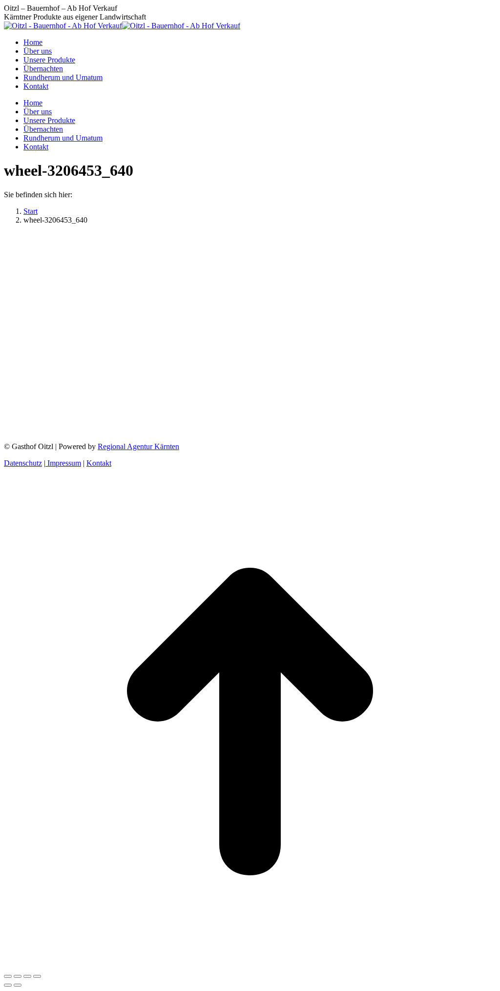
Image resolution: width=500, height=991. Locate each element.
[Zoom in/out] (37, 976)
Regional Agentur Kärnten (138, 446)
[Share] (17, 976)
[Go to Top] (250, 965)
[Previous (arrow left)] (8, 985)
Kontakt (98, 463)
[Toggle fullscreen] (27, 976)
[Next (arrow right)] (17, 985)
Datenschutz (23, 463)
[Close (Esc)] (8, 976)
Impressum (63, 463)
